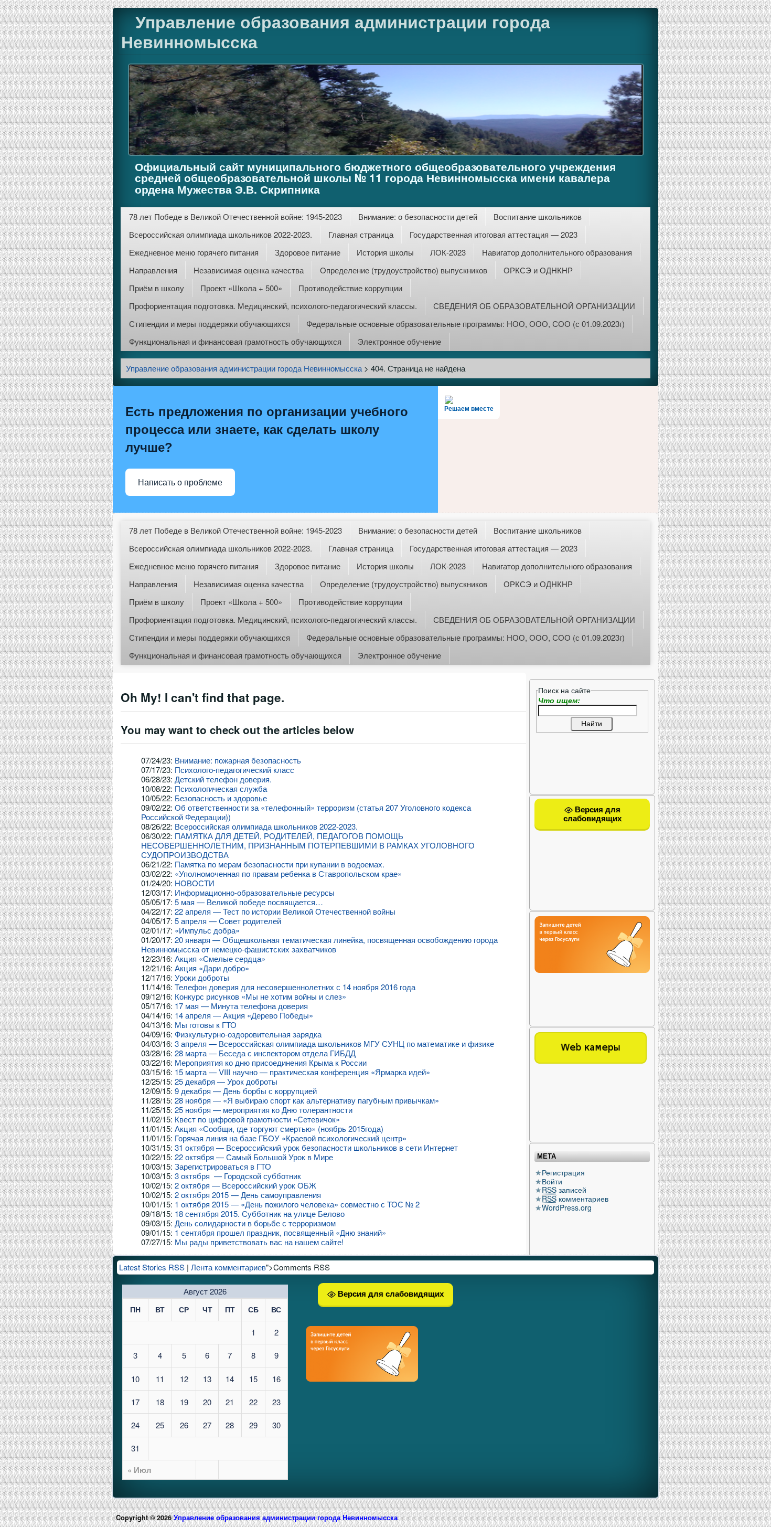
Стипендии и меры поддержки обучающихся (209, 323)
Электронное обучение (399, 341)
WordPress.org (567, 1207)
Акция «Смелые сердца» (220, 958)
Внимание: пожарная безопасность (238, 760)
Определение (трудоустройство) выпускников (403, 269)
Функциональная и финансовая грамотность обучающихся (235, 341)
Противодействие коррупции (350, 287)
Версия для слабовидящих (592, 814)
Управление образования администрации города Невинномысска (335, 31)
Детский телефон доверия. (223, 778)
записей (564, 1189)
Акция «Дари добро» (212, 967)
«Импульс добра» (207, 930)
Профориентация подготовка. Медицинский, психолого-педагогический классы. (273, 305)
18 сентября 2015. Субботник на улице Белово (260, 1213)
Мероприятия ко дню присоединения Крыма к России (271, 1062)
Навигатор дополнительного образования (557, 252)
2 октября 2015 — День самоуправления (248, 1194)
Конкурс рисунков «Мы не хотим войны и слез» (260, 996)
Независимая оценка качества (249, 269)
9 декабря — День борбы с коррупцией (246, 1090)
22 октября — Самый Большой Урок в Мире (254, 1156)
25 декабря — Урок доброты (226, 1081)
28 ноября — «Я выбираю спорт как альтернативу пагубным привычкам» (307, 1100)
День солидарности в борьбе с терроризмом (255, 1222)
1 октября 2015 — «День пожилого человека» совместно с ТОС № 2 (297, 1204)
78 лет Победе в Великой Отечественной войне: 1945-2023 (235, 216)
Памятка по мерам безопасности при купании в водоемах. (279, 863)
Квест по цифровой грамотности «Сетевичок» (258, 1119)
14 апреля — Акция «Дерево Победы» (244, 1015)
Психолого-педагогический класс (234, 769)
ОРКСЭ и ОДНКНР (538, 269)
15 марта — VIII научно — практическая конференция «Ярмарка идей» (302, 1071)
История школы (385, 252)
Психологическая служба (221, 788)
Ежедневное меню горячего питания (194, 252)
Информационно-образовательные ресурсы (255, 892)
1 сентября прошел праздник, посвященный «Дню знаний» (280, 1232)
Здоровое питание (307, 252)
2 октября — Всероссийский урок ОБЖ (245, 1185)
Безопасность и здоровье (221, 797)
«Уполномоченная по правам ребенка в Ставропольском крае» (288, 873)
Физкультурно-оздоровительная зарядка (248, 1034)
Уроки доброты (202, 977)
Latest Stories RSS (152, 1266)
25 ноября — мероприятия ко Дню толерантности (263, 1109)
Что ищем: (559, 700)
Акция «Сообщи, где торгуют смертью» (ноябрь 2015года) (279, 1128)
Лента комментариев (228, 1266)
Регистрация (563, 1172)
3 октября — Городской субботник (238, 1175)
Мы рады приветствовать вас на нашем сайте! (259, 1241)
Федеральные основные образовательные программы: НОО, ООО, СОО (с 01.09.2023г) (465, 323)
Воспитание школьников (538, 216)
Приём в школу (156, 287)
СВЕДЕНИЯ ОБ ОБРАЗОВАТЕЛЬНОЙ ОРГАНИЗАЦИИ (534, 305)
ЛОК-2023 (448, 252)
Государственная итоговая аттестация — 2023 (493, 234)
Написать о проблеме (180, 482)
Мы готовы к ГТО (206, 1024)
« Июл (139, 1470)
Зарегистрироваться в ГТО (223, 1166)
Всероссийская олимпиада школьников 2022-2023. (220, 234)
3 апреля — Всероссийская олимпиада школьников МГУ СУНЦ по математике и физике (334, 1043)
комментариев (575, 1198)
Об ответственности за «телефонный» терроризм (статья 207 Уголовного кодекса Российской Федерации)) (306, 812)
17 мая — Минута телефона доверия (241, 1005)
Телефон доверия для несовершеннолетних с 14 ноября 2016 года (295, 986)
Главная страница (360, 234)
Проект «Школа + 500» (241, 287)
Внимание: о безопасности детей (417, 216)
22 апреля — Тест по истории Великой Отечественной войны (285, 911)
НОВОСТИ (195, 882)
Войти (552, 1181)
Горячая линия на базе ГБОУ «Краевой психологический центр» (290, 1137)
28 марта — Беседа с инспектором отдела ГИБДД (265, 1052)
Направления (153, 269)
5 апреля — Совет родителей (228, 920)
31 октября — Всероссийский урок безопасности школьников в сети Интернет (316, 1147)
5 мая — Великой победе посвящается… (249, 901)
